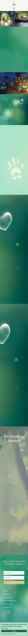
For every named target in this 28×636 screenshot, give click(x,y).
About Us (6, 594)
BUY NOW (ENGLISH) (10, 156)
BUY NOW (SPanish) (14, 414)
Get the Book (7, 597)
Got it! (14, 631)
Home (5, 591)
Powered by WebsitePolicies (8, 633)
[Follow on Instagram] (8, 612)
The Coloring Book (10, 601)
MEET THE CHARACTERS (14, 542)
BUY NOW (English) (14, 292)
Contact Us (7, 607)
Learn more (4, 628)
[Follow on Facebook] (4, 612)
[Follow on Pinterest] (4, 616)
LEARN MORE (14, 63)
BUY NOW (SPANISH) (20, 165)
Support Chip (8, 604)
